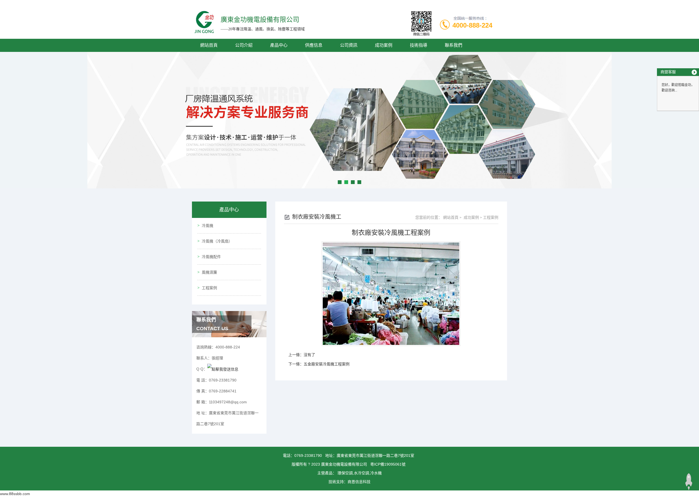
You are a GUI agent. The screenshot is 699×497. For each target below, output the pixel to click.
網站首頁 (209, 45)
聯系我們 (453, 45)
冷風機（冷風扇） (217, 241)
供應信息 (313, 45)
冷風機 (207, 225)
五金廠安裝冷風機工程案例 (327, 364)
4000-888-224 (472, 25)
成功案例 (383, 45)
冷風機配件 (211, 257)
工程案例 (209, 288)
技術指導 (418, 45)
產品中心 (279, 45)
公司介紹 (244, 45)
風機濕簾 (209, 272)
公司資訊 (348, 45)
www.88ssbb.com (15, 494)
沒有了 (309, 355)
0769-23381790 (308, 455)
